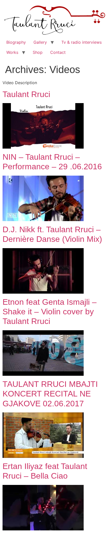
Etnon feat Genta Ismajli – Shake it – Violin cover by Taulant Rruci (50, 311)
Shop (38, 52)
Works (12, 52)
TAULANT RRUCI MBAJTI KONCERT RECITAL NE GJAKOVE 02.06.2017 (50, 394)
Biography (16, 42)
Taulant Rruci (26, 94)
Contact (58, 52)
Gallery (40, 42)
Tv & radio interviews (81, 42)
